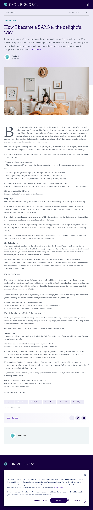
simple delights (77, 402)
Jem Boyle (15, 56)
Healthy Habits (35, 402)
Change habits (21, 402)
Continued (37, 49)
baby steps (9, 402)
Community (10, 21)
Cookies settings (40, 500)
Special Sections (73, 12)
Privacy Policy (58, 488)
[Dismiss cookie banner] (85, 475)
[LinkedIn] (83, 417)
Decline (77, 500)
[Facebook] (71, 417)
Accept (58, 500)
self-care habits (63, 402)
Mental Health (49, 402)
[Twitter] (77, 417)
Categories (9, 12)
